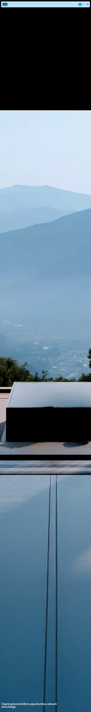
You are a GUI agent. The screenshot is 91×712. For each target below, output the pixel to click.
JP (83, 4)
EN (80, 4)
